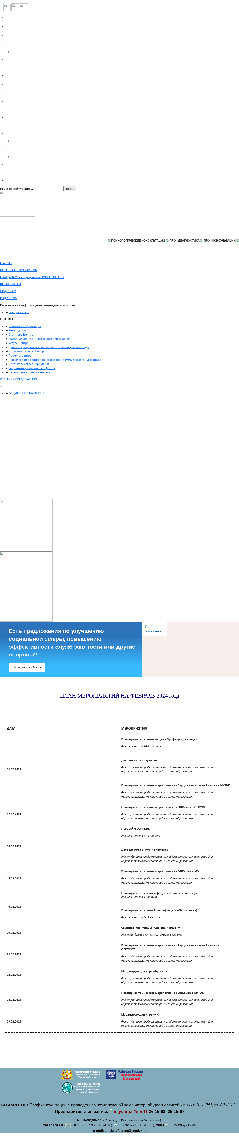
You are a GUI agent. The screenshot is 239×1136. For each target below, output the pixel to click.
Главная (13, 18)
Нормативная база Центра (27, 351)
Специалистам (18, 164)
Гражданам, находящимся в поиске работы (39, 102)
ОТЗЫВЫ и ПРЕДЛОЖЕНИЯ (18, 379)
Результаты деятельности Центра (32, 368)
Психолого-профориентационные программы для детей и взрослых (55, 360)
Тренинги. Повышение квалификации (36, 60)
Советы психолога (20, 180)
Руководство (17, 330)
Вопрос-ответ (17, 75)
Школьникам (17, 117)
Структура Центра (21, 334)
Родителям (15, 149)
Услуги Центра (19, 343)
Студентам (15, 133)
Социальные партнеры (24, 35)
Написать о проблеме (27, 667)
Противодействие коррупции (29, 364)
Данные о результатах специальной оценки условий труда (49, 347)
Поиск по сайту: (11, 189)
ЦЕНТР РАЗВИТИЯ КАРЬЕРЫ (18, 270)
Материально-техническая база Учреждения (40, 339)
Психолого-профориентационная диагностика (42, 44)
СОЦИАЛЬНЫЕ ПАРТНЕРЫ (26, 393)
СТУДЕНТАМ (8, 291)
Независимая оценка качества (29, 372)
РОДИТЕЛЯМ (8, 298)
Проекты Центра (20, 355)
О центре (14, 26)
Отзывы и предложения (25, 84)
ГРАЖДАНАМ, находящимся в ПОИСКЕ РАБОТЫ (32, 277)
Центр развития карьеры (26, 93)
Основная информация (25, 326)
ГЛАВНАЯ (6, 263)
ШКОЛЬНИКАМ (10, 284)
